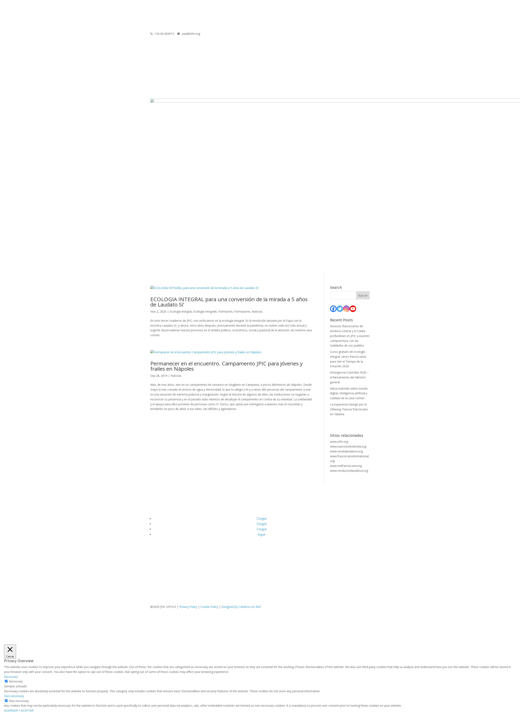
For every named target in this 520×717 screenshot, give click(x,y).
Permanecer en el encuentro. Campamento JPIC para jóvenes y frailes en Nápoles (226, 366)
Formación (225, 311)
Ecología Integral (181, 311)
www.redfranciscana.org (346, 466)
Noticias (257, 311)
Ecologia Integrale (205, 311)
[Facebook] (333, 308)
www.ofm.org (339, 441)
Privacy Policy (188, 607)
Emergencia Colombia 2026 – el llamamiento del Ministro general (349, 377)
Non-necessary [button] (14, 696)
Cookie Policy (209, 607)
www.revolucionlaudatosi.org (349, 471)
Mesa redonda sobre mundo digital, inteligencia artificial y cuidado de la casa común (349, 393)
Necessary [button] (11, 677)
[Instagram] (346, 308)
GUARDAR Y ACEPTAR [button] (19, 710)
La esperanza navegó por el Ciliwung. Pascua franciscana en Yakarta (349, 409)
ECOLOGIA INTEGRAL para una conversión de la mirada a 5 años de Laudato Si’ (229, 301)
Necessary (16, 681)
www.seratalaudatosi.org (346, 451)
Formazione (242, 311)
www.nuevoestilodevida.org (348, 446)
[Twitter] (340, 308)
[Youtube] (353, 308)
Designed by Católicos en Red (241, 607)
